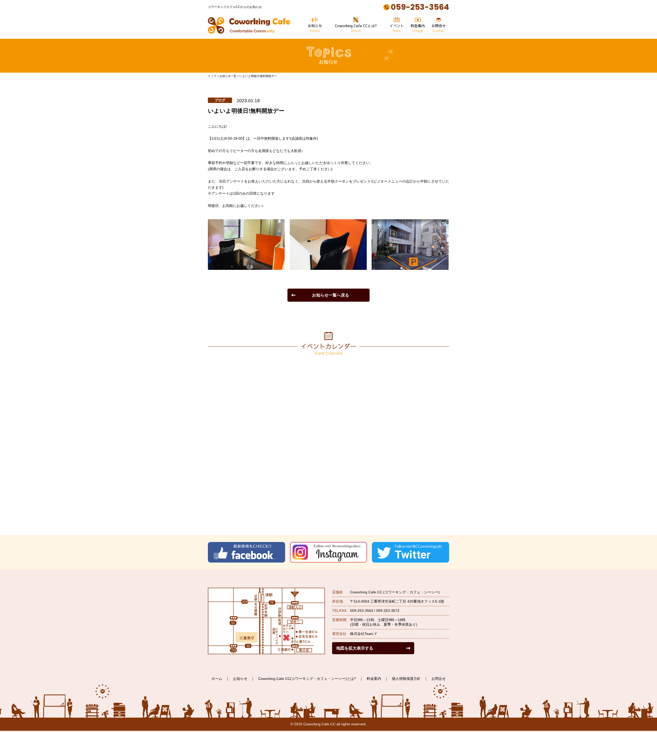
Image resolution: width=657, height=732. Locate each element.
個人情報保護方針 (406, 679)
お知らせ (315, 28)
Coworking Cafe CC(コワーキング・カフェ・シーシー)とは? (307, 679)
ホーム (216, 679)
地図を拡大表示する (354, 648)
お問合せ (438, 28)
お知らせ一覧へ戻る (330, 295)
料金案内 (418, 28)
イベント (397, 28)
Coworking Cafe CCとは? (356, 28)
